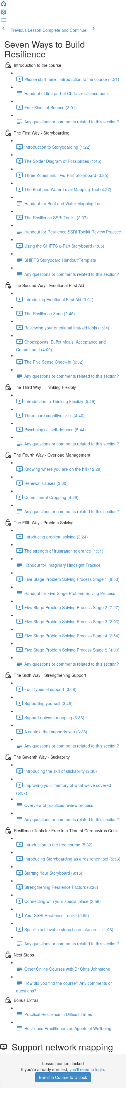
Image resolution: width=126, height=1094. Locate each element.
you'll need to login (86, 1069)
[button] (3, 5)
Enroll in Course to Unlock (63, 1077)
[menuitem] (3, 13)
